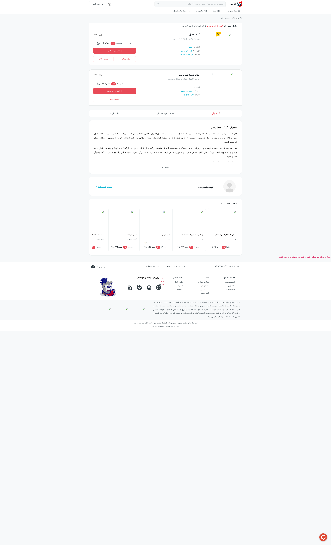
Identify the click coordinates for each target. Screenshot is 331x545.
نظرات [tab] (112, 113)
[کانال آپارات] (130, 287)
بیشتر (167, 167)
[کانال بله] (139, 287)
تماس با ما (199, 11)
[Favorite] (95, 35)
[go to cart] (109, 4)
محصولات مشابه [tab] (163, 113)
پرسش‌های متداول (180, 11)
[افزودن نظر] (100, 35)
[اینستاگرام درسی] (158, 287)
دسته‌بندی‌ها (232, 11)
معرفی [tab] (214, 113)
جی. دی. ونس (215, 26)
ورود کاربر (96, 4)
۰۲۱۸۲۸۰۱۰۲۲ (221, 266)
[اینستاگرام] (149, 287)
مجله (214, 11)
